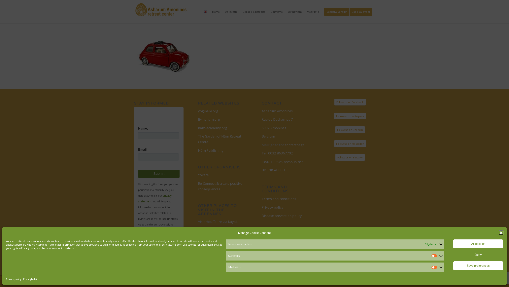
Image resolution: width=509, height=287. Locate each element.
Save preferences (478, 265)
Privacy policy (29, 248)
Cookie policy (13, 279)
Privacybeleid (30, 279)
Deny (478, 254)
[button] (501, 233)
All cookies (478, 243)
